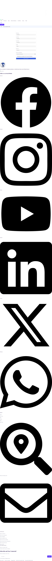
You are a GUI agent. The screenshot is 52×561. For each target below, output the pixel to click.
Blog (0, 417)
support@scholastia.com (3, 529)
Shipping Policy (13, 560)
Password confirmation (19, 52)
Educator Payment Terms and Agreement (5, 541)
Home (1, 20)
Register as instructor (26, 58)
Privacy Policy (2, 560)
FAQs (26, 20)
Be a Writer (19, 20)
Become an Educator (13, 20)
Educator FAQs (2, 544)
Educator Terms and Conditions (4, 539)
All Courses (5, 20)
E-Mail (17, 44)
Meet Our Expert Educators (3, 542)
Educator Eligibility (2, 536)
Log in (2, 24)
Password (17, 48)
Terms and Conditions (29, 56)
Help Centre (1, 422)
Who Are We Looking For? (3, 535)
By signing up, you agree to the (24, 56)
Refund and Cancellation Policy (20, 560)
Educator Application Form (3, 538)
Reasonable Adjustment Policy (29, 560)
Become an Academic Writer (3, 547)
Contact (23, 20)
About (9, 20)
